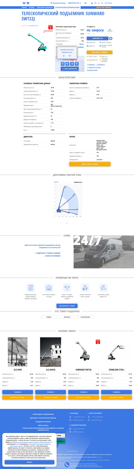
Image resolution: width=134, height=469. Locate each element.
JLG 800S (116, 369)
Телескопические (85, 317)
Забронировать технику (67, 306)
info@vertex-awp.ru (78, 420)
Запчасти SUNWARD (52, 256)
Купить (38, 414)
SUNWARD (81, 47)
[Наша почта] (95, 3)
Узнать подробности (70, 69)
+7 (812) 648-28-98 (97, 417)
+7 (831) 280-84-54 (78, 429)
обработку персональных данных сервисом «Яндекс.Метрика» (32, 442)
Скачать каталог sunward (89, 164)
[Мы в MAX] (92, 3)
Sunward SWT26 (51, 369)
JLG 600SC (17, 369)
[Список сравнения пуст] (98, 3)
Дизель (81, 44)
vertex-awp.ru (99, 457)
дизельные (67, 317)
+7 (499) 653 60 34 (78, 417)
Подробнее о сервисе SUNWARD (48, 253)
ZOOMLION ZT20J (83, 369)
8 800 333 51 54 (73, 3)
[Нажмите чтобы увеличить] (68, 198)
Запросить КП (98, 38)
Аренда (48, 414)
